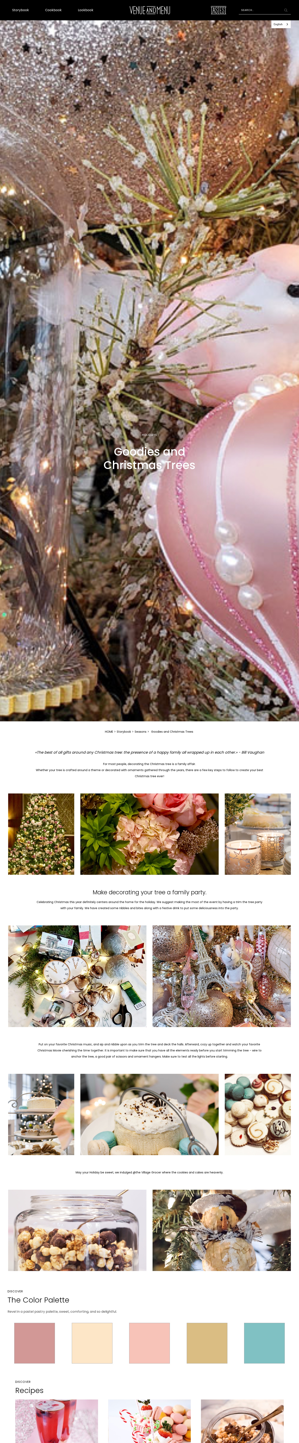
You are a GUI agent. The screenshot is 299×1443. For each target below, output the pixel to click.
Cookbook (53, 10)
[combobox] (281, 24)
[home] (149, 10)
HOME (109, 732)
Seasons (140, 732)
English (278, 24)
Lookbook (85, 10)
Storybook (20, 10)
